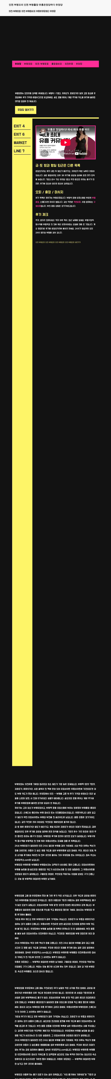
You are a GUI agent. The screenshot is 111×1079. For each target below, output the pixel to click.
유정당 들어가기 (26, 109)
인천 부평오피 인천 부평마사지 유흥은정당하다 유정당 (32, 11)
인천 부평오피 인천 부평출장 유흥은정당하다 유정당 (36, 4)
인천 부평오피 (40, 242)
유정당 (18, 64)
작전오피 (77, 202)
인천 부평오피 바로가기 (73, 242)
